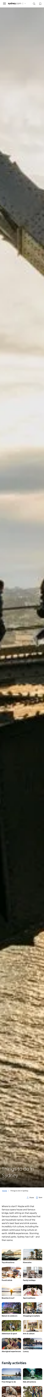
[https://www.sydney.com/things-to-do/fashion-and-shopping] (32, 1308)
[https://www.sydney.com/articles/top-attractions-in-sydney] (11, 1254)
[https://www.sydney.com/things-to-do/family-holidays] (32, 1272)
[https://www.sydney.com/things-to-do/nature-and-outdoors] (11, 1308)
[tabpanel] (22, 593)
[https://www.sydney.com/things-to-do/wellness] (32, 1290)
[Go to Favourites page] (40, 3)
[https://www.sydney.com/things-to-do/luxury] (32, 1343)
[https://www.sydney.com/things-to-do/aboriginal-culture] (11, 1343)
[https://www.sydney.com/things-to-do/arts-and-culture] (32, 1325)
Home (4, 1191)
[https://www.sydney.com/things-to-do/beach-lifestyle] (11, 1290)
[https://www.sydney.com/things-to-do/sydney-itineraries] (32, 1254)
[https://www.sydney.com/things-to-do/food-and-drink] (11, 1272)
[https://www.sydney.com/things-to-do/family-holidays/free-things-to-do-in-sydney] (11, 1374)
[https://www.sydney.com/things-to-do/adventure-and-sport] (11, 1325)
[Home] (14, 3)
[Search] (34, 4)
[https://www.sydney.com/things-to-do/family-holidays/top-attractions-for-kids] (32, 1374)
